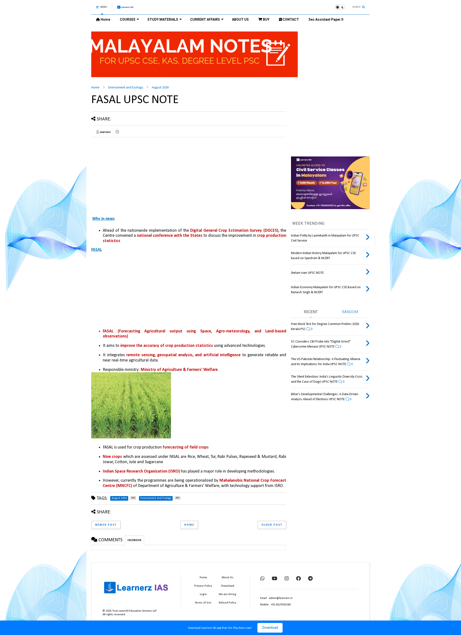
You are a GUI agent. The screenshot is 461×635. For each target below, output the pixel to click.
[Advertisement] (188, 290)
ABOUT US (240, 19)
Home (105, 19)
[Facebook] (298, 579)
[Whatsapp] (262, 579)
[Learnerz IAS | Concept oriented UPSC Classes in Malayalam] (125, 9)
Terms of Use (203, 602)
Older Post (271, 524)
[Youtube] (274, 579)
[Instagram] (287, 579)
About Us (227, 577)
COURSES (127, 19)
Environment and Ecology (125, 87)
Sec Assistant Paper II (326, 19)
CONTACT (290, 19)
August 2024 (160, 87)
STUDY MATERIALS (162, 19)
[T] (310, 579)
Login (203, 594)
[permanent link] (117, 132)
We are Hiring (227, 594)
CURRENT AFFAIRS (205, 19)
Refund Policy (227, 602)
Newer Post (106, 524)
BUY (265, 19)
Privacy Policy (203, 586)
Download (270, 628)
